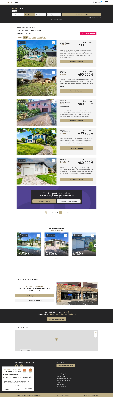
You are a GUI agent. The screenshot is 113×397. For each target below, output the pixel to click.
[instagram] (21, 365)
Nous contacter (61, 386)
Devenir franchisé (61, 376)
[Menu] (106, 2)
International (60, 384)
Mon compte (98, 2)
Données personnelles (63, 395)
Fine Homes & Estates (63, 380)
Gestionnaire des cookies (91, 395)
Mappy (29, 350)
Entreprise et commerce (64, 378)
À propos (59, 382)
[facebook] (16, 365)
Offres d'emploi (61, 374)
